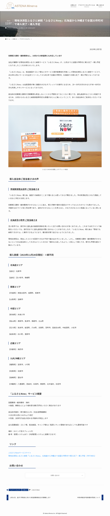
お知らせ (22, 28)
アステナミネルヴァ (13, 28)
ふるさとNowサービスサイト (19, 452)
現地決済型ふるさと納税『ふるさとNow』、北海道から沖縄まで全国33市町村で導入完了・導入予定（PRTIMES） (52, 455)
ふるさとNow (36, 490)
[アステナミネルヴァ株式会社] (21, 5)
